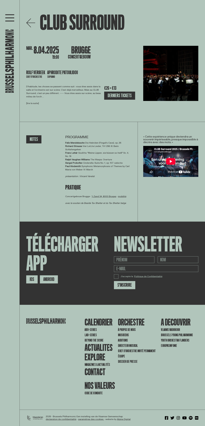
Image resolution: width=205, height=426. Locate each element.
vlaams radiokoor (170, 330)
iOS (32, 279)
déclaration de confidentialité (61, 419)
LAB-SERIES (91, 335)
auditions (123, 340)
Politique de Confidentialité (148, 276)
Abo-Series (91, 330)
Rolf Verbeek (35, 72)
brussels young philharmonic (177, 335)
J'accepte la (141, 276)
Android (48, 279)
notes (34, 139)
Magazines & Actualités (97, 365)
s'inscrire (124, 285)
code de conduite (94, 393)
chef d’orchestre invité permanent (137, 351)
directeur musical (128, 346)
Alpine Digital (124, 419)
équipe (121, 356)
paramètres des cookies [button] (91, 419)
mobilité (122, 196)
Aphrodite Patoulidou (62, 72)
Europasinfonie (169, 346)
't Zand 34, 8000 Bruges (104, 196)
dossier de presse (128, 362)
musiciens (123, 335)
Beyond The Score (94, 340)
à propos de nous (127, 330)
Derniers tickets (120, 95)
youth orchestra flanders (175, 340)
